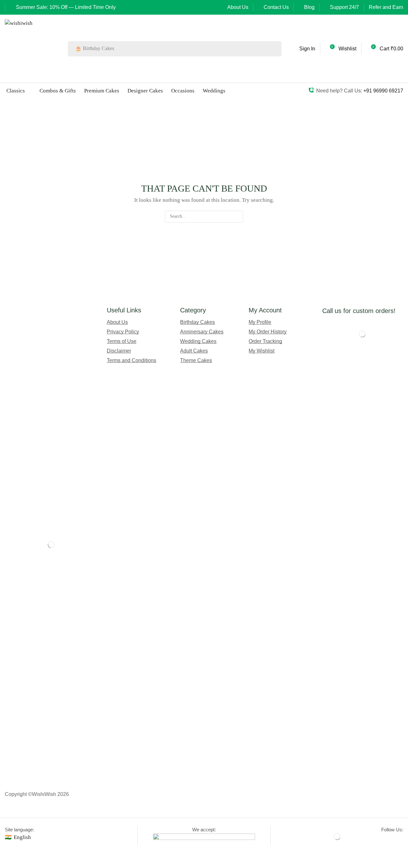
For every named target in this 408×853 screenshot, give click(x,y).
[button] (302, 49)
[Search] (274, 48)
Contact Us (276, 7)
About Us (237, 7)
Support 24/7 (344, 7)
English (22, 837)
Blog (309, 7)
